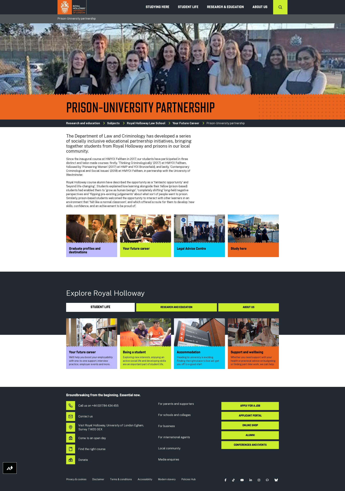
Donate (83, 460)
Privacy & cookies (76, 479)
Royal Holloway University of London (72, 7)
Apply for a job (250, 405)
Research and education (83, 123)
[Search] (280, 7)
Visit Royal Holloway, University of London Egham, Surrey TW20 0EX (111, 427)
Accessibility (145, 479)
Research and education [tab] (176, 307)
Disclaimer (98, 479)
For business (166, 426)
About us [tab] (248, 307)
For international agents (174, 437)
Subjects (113, 123)
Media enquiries (168, 459)
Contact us (85, 416)
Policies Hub (188, 479)
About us (259, 7)
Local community (169, 448)
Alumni (250, 435)
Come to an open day (92, 438)
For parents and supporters (176, 404)
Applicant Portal (250, 415)
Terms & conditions (121, 479)
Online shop (250, 425)
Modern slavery (167, 479)
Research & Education (225, 7)
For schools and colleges (174, 415)
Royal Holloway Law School (146, 123)
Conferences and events (250, 445)
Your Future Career (185, 123)
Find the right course (91, 449)
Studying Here (157, 7)
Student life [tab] (100, 307)
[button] (225, 480)
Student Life (188, 7)
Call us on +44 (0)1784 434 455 (98, 405)
